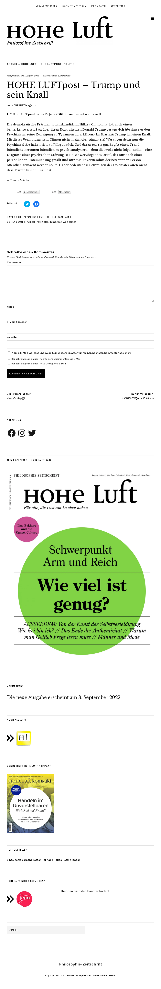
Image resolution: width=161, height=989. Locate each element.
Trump (52, 221)
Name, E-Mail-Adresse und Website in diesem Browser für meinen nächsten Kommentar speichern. (72, 352)
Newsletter (118, 6)
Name (11, 306)
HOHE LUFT (29, 64)
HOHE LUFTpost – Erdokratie (138, 396)
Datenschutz (100, 975)
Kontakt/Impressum (74, 6)
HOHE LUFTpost (50, 64)
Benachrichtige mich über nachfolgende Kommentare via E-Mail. (46, 359)
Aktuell (13, 64)
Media (112, 975)
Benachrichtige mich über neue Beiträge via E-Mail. (38, 363)
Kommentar (14, 262)
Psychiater (42, 221)
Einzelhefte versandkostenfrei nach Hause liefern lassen (43, 860)
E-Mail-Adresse (17, 322)
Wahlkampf (69, 221)
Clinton (31, 221)
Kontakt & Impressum (79, 975)
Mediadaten (98, 6)
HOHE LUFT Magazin (24, 105)
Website (11, 337)
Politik (69, 64)
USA (59, 221)
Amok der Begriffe (19, 396)
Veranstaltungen (46, 6)
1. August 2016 (32, 75)
